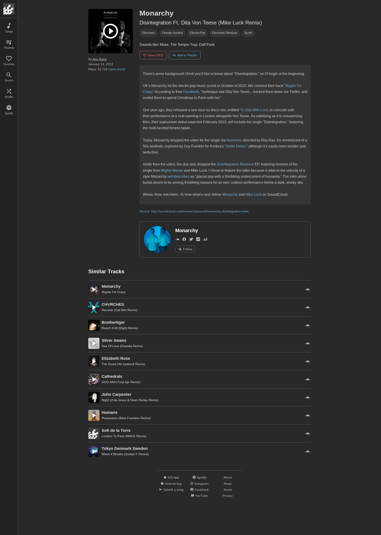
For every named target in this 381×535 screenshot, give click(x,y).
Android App (173, 483)
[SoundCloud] (177, 240)
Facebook (191, 92)
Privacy (227, 495)
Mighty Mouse (172, 170)
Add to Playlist (187, 55)
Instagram (201, 483)
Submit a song (173, 489)
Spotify (201, 477)
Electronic (148, 32)
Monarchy (230, 194)
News (228, 483)
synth (248, 32)
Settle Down (235, 146)
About (228, 477)
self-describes (178, 176)
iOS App (173, 477)
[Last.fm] (198, 240)
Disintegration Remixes (235, 164)
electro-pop (197, 32)
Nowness (233, 140)
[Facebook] (184, 240)
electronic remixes (224, 32)
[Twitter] (191, 240)
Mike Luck (254, 194)
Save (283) (155, 55)
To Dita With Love (254, 110)
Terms (227, 489)
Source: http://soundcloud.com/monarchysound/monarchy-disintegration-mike (194, 211)
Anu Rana (100, 59)
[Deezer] (205, 240)
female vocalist (172, 32)
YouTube (201, 495)
